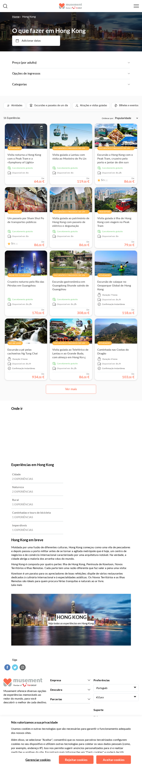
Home (15, 16)
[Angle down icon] (83, 63)
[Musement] (70, 6)
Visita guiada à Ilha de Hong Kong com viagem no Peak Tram (114, 222)
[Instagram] (22, 667)
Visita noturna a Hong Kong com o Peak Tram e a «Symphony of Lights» (24, 158)
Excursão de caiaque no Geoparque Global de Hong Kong (114, 285)
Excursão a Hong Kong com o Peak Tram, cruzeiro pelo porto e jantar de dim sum (115, 158)
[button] (14, 105)
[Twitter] (14, 667)
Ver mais (71, 389)
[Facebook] (6, 667)
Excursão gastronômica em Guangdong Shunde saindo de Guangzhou (70, 285)
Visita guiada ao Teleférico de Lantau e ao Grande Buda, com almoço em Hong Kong (70, 353)
